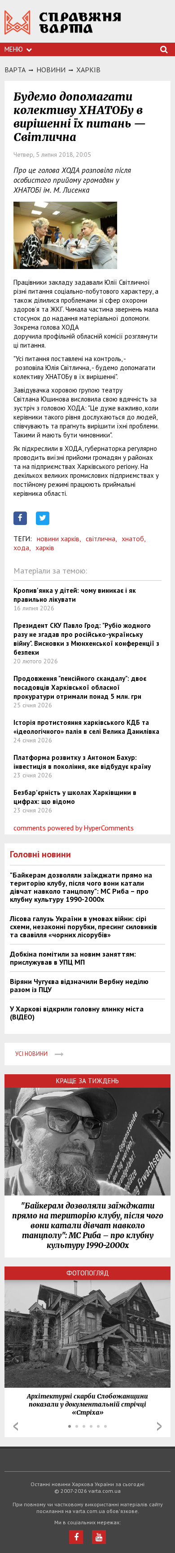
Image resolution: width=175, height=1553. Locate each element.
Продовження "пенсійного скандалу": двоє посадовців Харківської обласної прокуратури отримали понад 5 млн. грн (79, 687)
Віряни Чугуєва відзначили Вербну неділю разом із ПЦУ (79, 985)
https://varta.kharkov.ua (62, 27)
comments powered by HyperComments (73, 827)
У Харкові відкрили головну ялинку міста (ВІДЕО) (77, 1012)
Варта (15, 69)
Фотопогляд (87, 1273)
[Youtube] (99, 1537)
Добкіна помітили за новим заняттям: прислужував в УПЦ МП (73, 957)
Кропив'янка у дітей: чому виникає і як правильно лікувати (74, 595)
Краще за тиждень (87, 1081)
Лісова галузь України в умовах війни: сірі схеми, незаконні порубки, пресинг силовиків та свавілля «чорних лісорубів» (83, 926)
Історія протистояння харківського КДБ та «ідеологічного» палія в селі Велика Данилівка (86, 727)
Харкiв (88, 69)
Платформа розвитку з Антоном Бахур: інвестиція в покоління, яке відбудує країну (82, 762)
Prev (15, 1426)
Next (159, 1426)
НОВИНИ (51, 69)
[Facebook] (76, 1537)
